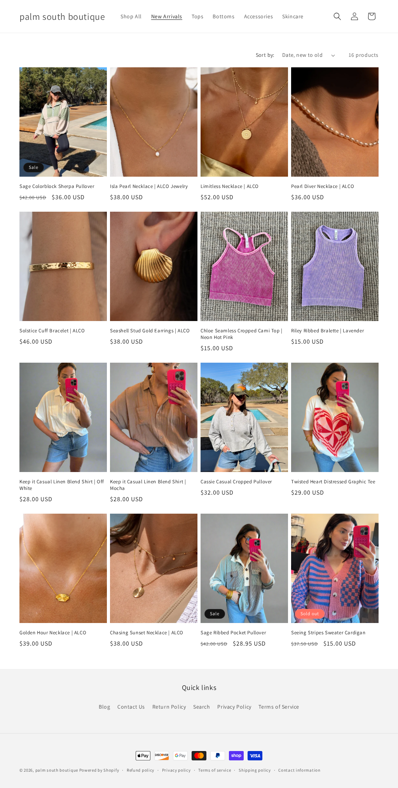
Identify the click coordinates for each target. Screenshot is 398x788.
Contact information (299, 770)
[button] (337, 16)
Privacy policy (176, 770)
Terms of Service (278, 706)
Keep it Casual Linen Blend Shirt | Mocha (148, 485)
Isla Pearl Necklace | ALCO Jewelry (149, 186)
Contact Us (131, 706)
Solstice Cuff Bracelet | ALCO (52, 331)
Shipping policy (255, 770)
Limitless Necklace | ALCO (230, 186)
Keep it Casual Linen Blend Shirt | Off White (61, 485)
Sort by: (265, 54)
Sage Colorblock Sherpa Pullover (56, 186)
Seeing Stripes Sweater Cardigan (328, 633)
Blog (104, 706)
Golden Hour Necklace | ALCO (52, 633)
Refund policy (140, 770)
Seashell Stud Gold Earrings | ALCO (150, 331)
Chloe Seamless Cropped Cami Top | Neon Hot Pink (242, 334)
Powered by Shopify (99, 770)
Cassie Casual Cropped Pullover (236, 482)
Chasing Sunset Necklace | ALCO (146, 633)
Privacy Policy (234, 706)
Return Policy (169, 706)
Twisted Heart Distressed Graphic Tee (333, 482)
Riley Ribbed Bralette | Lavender (327, 331)
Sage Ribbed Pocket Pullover (233, 633)
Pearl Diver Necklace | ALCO (322, 186)
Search (201, 706)
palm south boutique (56, 770)
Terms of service (214, 770)
